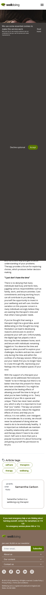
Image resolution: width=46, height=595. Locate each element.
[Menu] (42, 4)
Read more (39, 30)
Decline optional (17, 147)
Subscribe (37, 548)
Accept (33, 147)
